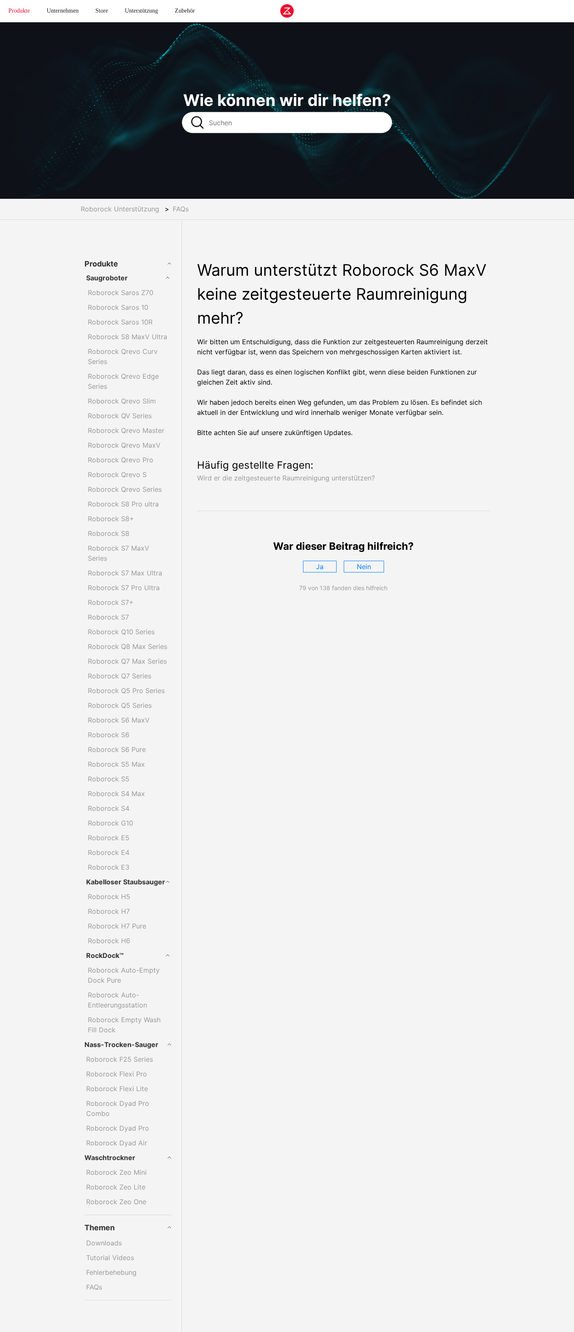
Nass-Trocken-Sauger (121, 1044)
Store (101, 11)
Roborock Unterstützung (120, 209)
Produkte (19, 11)
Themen (99, 1227)
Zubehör (185, 11)
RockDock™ (105, 955)
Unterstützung (141, 11)
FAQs (181, 209)
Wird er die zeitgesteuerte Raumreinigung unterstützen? (286, 478)
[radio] (320, 566)
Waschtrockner (109, 1157)
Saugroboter (107, 278)
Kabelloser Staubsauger (125, 882)
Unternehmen (63, 11)
